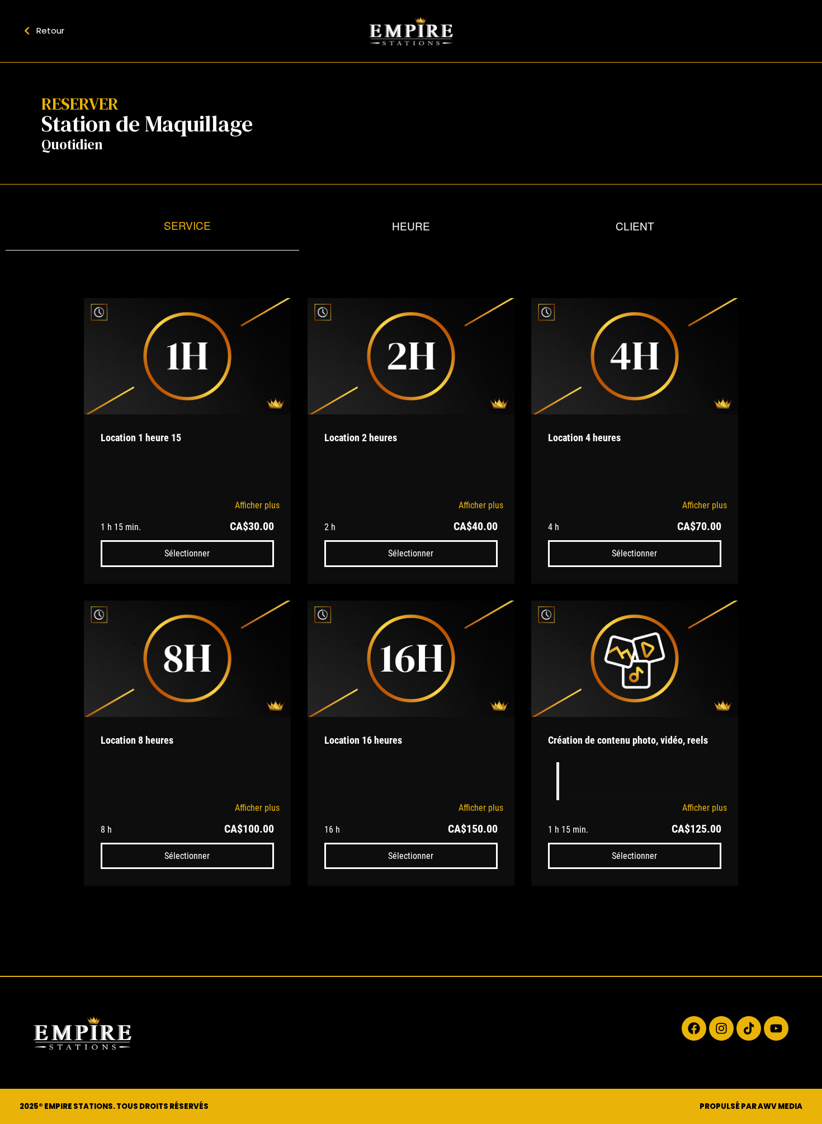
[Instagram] (721, 1028)
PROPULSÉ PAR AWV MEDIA (751, 1106)
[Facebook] (694, 1028)
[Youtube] (776, 1028)
